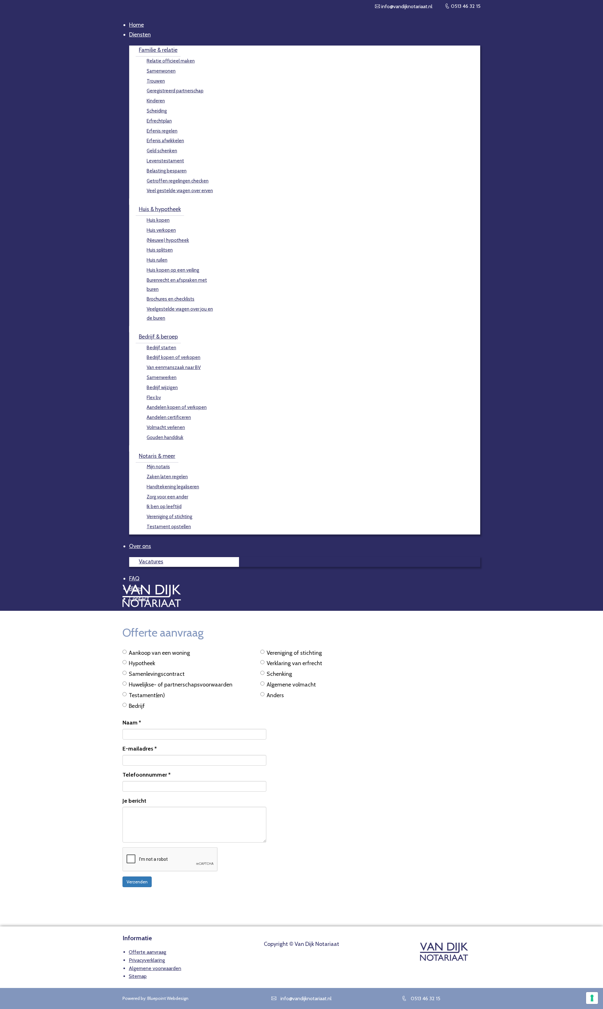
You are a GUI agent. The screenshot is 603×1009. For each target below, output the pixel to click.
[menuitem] (136, 24)
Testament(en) (147, 695)
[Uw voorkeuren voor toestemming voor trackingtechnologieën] (592, 998)
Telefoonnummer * (146, 774)
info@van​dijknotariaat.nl (406, 6)
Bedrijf (137, 706)
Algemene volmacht (291, 684)
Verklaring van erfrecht (294, 663)
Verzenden (137, 882)
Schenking (279, 673)
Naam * (131, 722)
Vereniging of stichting (294, 652)
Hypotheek (142, 663)
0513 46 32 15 (465, 6)
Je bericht (134, 800)
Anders (275, 695)
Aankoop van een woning (159, 652)
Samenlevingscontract (157, 673)
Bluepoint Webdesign (167, 998)
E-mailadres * (139, 748)
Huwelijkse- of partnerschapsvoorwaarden (180, 684)
